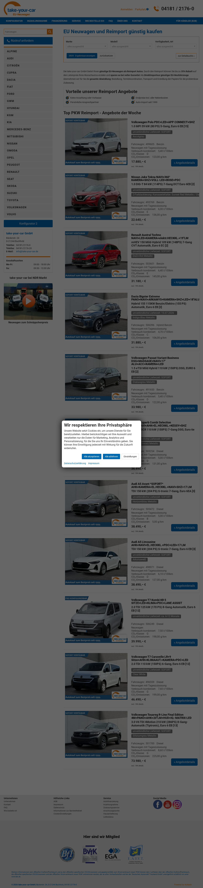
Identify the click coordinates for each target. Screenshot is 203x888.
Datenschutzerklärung (75, 463)
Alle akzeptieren (91, 456)
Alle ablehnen (111, 456)
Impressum (93, 463)
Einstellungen (130, 456)
